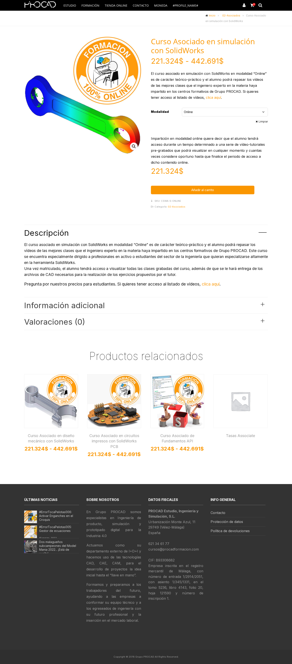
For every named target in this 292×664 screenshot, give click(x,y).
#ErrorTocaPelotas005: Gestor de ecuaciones (55, 529)
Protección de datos (227, 522)
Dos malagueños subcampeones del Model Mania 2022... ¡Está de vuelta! (57, 547)
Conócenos (188, 16)
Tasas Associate (240, 435)
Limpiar (263, 121)
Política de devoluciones (230, 531)
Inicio (212, 15)
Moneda (160, 5)
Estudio (69, 5)
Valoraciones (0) (144, 321)
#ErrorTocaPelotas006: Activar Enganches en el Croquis (56, 515)
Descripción (145, 232)
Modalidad (160, 111)
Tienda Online (116, 5)
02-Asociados (231, 15)
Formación (90, 5)
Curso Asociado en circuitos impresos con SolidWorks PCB (114, 441)
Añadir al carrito (202, 190)
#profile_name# (185, 5)
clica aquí (213, 97)
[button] (134, 146)
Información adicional (144, 305)
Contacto (141, 5)
